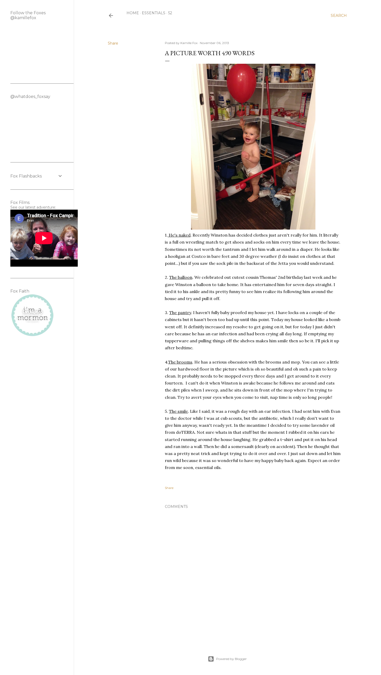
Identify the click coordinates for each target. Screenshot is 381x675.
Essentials (153, 13)
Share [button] (113, 43)
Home (132, 13)
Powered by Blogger (231, 659)
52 (170, 13)
